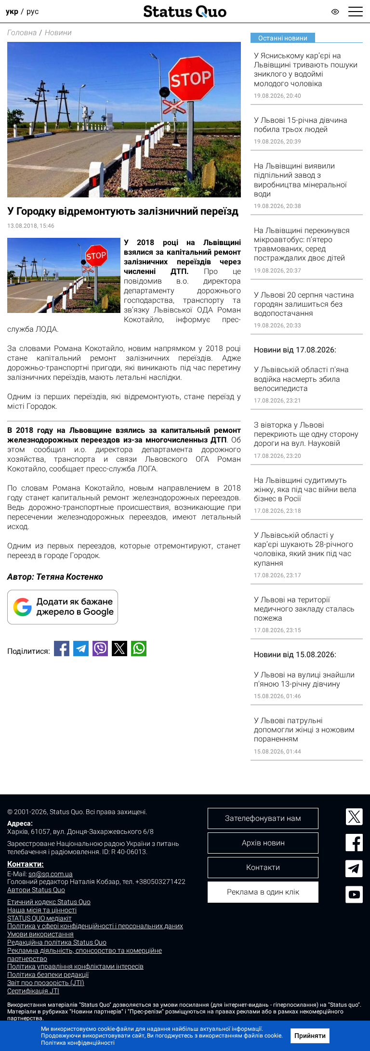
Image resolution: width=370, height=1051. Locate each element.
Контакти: (25, 864)
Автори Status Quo (36, 890)
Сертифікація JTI (33, 991)
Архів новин (263, 842)
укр (12, 11)
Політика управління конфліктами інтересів (75, 966)
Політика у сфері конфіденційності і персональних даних (95, 926)
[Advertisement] (124, 696)
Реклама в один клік (263, 891)
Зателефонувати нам (263, 818)
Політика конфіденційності (78, 1042)
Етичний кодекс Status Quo (49, 902)
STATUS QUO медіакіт (39, 918)
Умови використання (40, 934)
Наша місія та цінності (42, 910)
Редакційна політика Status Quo (56, 942)
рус (32, 11)
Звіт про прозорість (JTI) (45, 982)
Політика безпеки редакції (48, 974)
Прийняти (310, 1035)
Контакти (263, 867)
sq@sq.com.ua (50, 874)
